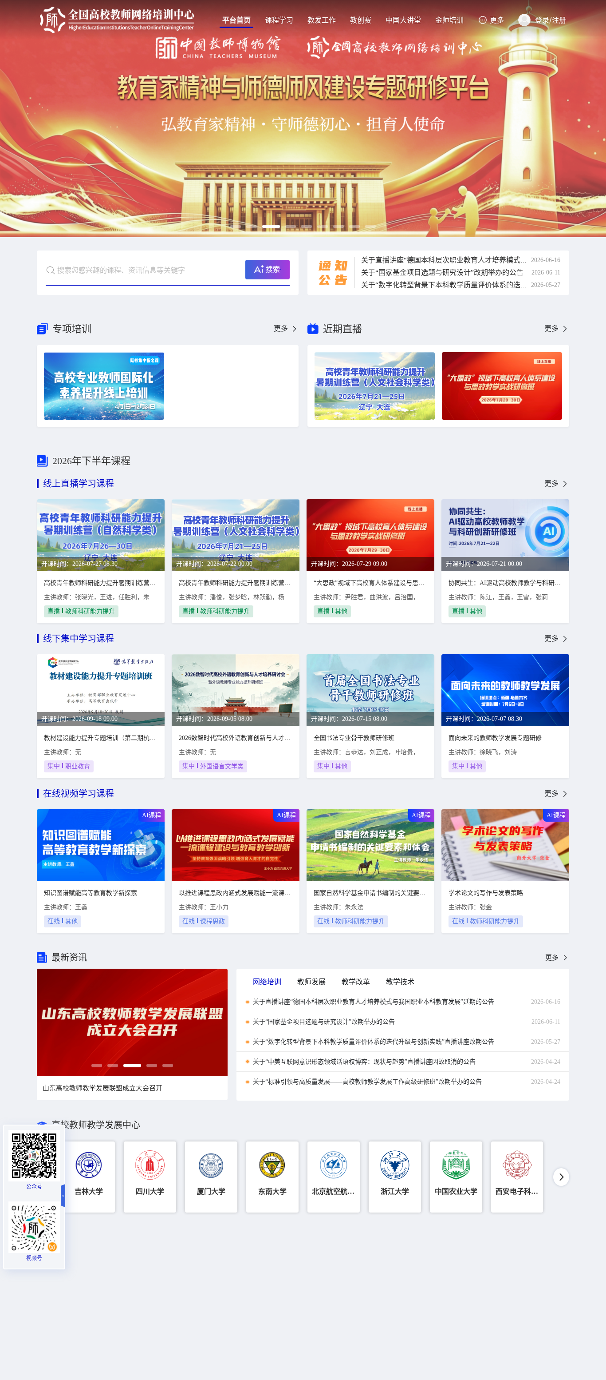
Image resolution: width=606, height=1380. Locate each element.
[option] (303, 118)
